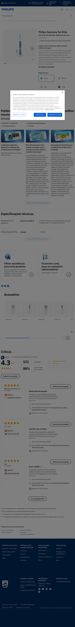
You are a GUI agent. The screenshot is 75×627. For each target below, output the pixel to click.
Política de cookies (49, 110)
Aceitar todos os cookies (54, 115)
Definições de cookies (19, 115)
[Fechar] (62, 92)
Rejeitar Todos (40, 115)
